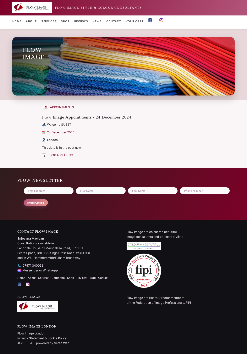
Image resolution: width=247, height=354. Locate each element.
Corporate (58, 277)
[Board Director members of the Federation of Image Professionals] (178, 270)
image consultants (140, 237)
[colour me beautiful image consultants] (178, 246)
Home (16, 21)
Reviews (81, 21)
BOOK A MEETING (60, 155)
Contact (113, 21)
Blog (93, 277)
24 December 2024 (60, 132)
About (31, 21)
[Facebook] (21, 287)
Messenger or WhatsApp (40, 270)
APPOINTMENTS (61, 107)
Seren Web (61, 343)
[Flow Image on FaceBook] (151, 21)
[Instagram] (29, 287)
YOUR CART (135, 21)
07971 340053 (33, 265)
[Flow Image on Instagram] (162, 21)
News (97, 21)
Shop (65, 21)
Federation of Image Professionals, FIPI (163, 303)
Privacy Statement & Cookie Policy (42, 338)
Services (48, 21)
